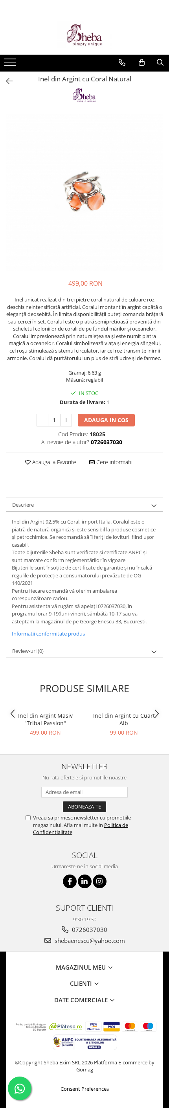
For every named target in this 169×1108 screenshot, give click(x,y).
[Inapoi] (6, 81)
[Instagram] (100, 881)
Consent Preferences (85, 1088)
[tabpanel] (84, 192)
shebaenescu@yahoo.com (89, 940)
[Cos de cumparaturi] (141, 62)
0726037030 (88, 929)
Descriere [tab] (23, 504)
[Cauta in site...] (160, 62)
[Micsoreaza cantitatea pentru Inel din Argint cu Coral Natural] (42, 420)
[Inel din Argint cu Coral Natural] (84, 192)
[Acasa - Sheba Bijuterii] (84, 35)
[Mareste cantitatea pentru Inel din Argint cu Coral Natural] (66, 420)
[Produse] (11, 64)
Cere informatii (113, 462)
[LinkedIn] (85, 881)
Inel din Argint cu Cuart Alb (124, 719)
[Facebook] (70, 881)
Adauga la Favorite (53, 462)
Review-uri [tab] (28, 650)
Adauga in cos (106, 420)
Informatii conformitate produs (48, 633)
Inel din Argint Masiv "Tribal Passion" (45, 719)
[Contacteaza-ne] (122, 62)
